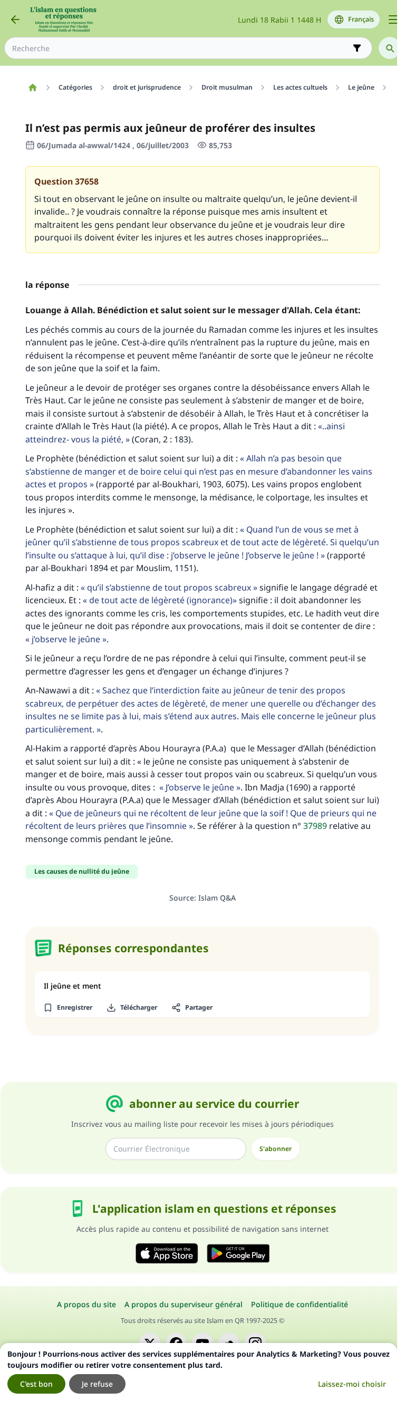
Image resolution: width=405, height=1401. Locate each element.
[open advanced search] (357, 48)
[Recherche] (390, 48)
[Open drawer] (393, 19)
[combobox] (181, 48)
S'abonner (275, 1148)
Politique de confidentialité (299, 1304)
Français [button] (361, 19)
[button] (67, 1007)
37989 (315, 826)
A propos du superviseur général (183, 1304)
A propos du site (86, 1304)
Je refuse (97, 1384)
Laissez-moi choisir (352, 1384)
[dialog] (198, 1372)
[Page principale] (32, 87)
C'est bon (36, 1384)
